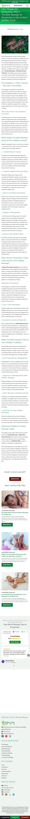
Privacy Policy (6, 731)
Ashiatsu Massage (6, 751)
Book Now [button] (20, 6)
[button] (1, 655)
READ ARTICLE (7, 524)
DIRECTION (16, 817)
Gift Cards (4, 769)
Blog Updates (5, 773)
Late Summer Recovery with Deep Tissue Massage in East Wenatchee (14, 595)
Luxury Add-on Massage (7, 757)
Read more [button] (6, 656)
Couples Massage (6, 755)
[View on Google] (3, 661)
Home (3, 765)
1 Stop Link (21, 808)
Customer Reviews (6, 771)
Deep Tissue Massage (7, 746)
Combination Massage (7, 753)
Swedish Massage (6, 748)
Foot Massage (5, 744)
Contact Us (4, 775)
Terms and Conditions (8, 733)
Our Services (5, 767)
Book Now (4, 778)
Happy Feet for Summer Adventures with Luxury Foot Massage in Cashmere (14, 555)
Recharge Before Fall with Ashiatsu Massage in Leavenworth (15, 513)
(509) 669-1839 (5, 817)
